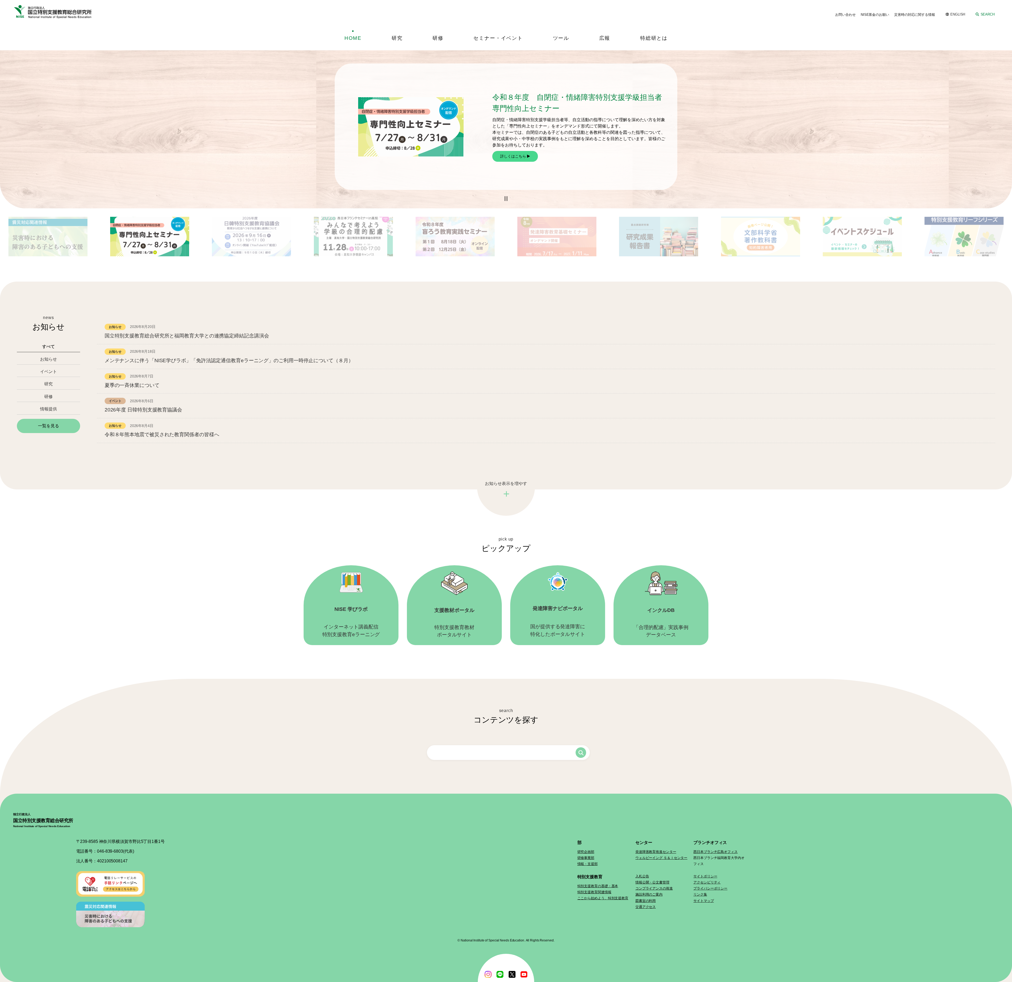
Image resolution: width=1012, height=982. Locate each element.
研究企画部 (586, 852)
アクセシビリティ (707, 882)
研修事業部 (586, 858)
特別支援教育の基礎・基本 (597, 886)
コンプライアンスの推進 (654, 888)
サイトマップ (703, 901)
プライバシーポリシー (710, 888)
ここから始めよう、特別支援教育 (603, 898)
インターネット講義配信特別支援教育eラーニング (351, 621)
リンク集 (700, 894)
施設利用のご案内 (649, 894)
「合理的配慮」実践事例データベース (661, 622)
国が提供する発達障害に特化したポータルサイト (557, 621)
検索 (581, 752)
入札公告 (642, 876)
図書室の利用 (645, 901)
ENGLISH (957, 14)
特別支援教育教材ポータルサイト (454, 622)
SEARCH (988, 14)
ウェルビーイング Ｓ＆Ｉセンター (661, 858)
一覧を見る (48, 426)
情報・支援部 (587, 864)
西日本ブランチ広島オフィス (715, 852)
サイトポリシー (705, 876)
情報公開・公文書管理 (652, 882)
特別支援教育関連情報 (594, 892)
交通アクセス (645, 907)
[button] (506, 198)
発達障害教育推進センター (655, 852)
